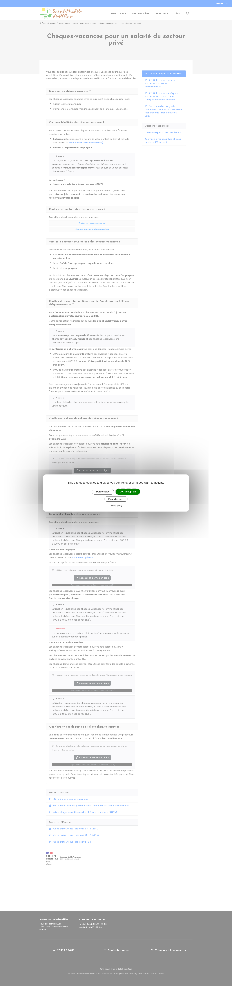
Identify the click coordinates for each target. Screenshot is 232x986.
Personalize (103, 491)
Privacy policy (116, 505)
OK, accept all (128, 491)
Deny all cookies (116, 499)
